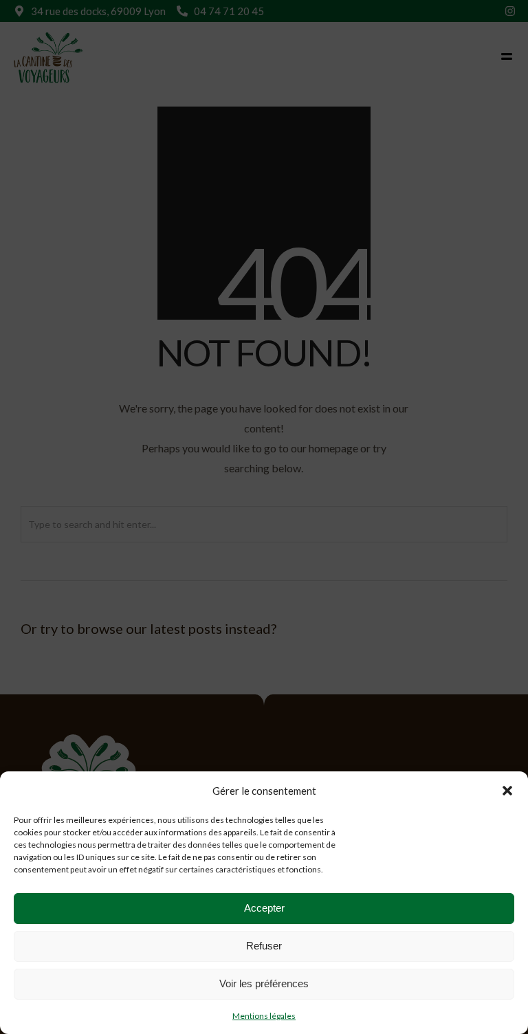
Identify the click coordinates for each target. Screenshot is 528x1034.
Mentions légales (264, 1016)
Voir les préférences (264, 983)
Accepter (264, 908)
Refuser (264, 946)
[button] (507, 791)
